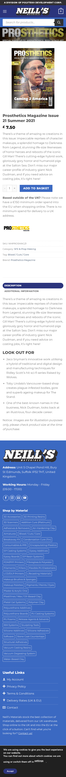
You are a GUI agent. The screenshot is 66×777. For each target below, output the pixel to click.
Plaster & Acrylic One (15, 591)
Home (16, 33)
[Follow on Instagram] (12, 498)
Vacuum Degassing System (19, 653)
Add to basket (36, 188)
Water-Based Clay (14, 659)
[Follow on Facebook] (6, 498)
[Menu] (5, 11)
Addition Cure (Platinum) (35, 522)
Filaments (9, 568)
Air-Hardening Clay (44, 528)
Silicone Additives (14, 630)
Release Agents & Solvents (34, 619)
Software (9, 636)
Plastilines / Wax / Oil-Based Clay (22, 596)
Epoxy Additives (39, 550)
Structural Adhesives (15, 642)
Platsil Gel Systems (14, 602)
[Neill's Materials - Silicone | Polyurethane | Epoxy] (33, 11)
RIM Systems (11, 625)
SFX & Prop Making (40, 33)
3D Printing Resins (34, 516)
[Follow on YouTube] (25, 498)
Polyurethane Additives (17, 608)
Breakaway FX (12, 539)
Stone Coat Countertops (30, 636)
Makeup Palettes (13, 585)
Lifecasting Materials (39, 573)
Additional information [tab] (21, 291)
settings (38, 760)
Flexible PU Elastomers (42, 568)
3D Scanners (11, 522)
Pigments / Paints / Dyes (40, 585)
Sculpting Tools (30, 625)
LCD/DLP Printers (14, 573)
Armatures (10, 533)
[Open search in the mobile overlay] (33, 22)
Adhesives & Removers (16, 528)
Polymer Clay (36, 602)
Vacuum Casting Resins (17, 647)
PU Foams (9, 619)
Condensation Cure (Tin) (37, 539)
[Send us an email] (18, 498)
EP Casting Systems (15, 550)
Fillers (22, 568)
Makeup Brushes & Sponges (20, 579)
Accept (10, 771)
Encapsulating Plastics (43, 545)
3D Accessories (12, 516)
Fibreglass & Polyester (39, 562)
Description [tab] (12, 285)
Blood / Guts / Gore (18, 254)
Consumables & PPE (15, 545)
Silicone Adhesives (38, 630)
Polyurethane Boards (16, 613)
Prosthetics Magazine (23, 260)
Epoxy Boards (11, 556)
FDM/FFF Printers (14, 562)
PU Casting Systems (42, 613)
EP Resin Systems (33, 556)
